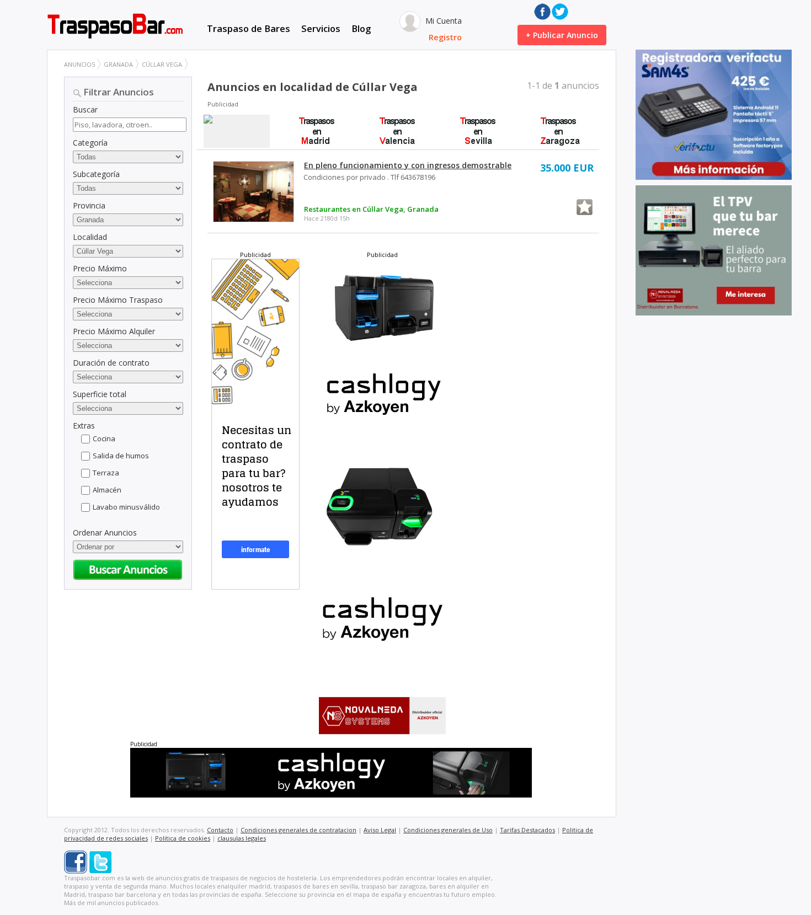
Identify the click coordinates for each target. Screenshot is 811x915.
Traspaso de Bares (248, 28)
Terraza (106, 473)
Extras (84, 425)
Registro (445, 37)
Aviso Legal (380, 830)
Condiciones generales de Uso (448, 830)
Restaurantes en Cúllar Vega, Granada (371, 209)
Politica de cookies (182, 838)
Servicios (320, 28)
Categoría (90, 142)
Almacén (107, 490)
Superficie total (99, 394)
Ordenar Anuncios (105, 532)
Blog (361, 28)
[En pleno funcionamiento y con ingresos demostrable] (254, 192)
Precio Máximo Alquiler (114, 331)
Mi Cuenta (442, 20)
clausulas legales (241, 838)
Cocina (104, 438)
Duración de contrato (111, 362)
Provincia (89, 205)
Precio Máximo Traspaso (118, 300)
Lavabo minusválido (126, 507)
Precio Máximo (100, 268)
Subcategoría (96, 174)
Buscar (85, 109)
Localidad (90, 237)
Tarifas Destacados (527, 830)
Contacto (220, 830)
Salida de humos (121, 456)
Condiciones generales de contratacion (298, 830)
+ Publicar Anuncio (562, 35)
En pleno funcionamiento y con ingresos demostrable (407, 165)
